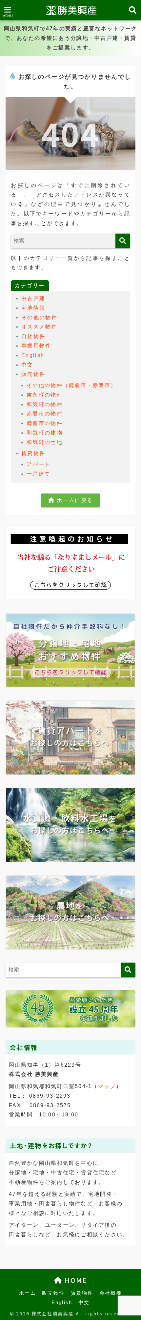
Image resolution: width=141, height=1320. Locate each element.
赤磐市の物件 (45, 413)
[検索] (122, 241)
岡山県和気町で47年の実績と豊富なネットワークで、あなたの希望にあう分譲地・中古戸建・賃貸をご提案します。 (70, 38)
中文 (27, 365)
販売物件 (33, 374)
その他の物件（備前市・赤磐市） (71, 385)
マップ (107, 1086)
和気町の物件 (45, 404)
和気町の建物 (45, 432)
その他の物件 (39, 317)
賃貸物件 (33, 453)
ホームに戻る (74, 500)
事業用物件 (36, 346)
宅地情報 (33, 308)
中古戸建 (33, 298)
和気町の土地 (45, 442)
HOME (74, 1280)
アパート (38, 464)
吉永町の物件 (45, 395)
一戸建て (38, 474)
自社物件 (33, 336)
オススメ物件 (39, 326)
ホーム (27, 1293)
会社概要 (110, 1293)
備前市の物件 (45, 423)
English (32, 355)
